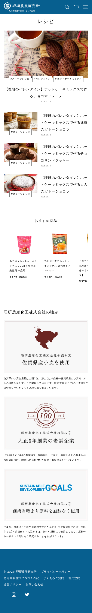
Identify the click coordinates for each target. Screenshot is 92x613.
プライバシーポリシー (56, 572)
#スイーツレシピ (20, 78)
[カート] (76, 7)
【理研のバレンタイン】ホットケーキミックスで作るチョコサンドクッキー (64, 153)
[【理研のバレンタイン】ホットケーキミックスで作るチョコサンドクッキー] (20, 152)
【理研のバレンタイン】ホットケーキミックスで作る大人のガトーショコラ (64, 184)
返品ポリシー (12, 584)
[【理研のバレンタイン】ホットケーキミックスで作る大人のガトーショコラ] (20, 183)
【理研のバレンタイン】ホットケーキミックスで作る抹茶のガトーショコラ (64, 122)
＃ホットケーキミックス (68, 78)
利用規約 (74, 578)
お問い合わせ (34, 584)
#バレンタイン (42, 78)
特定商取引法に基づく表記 (21, 578)
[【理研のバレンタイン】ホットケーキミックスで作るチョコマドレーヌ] (46, 54)
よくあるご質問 (53, 578)
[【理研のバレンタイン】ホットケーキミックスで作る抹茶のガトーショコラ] (20, 121)
